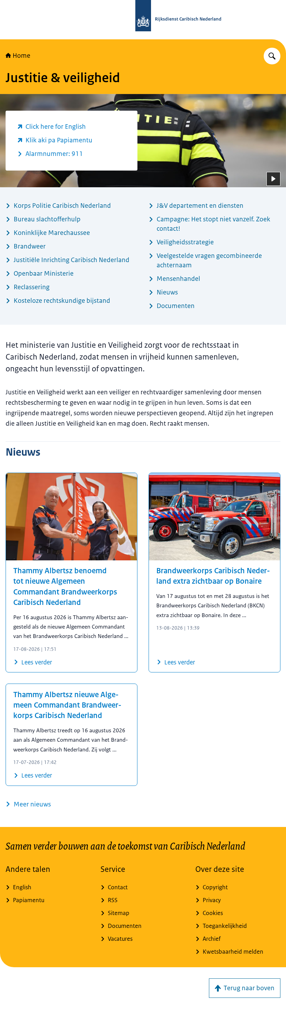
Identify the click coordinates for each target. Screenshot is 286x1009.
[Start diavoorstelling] (273, 179)
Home (21, 56)
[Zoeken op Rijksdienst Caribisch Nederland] (272, 56)
